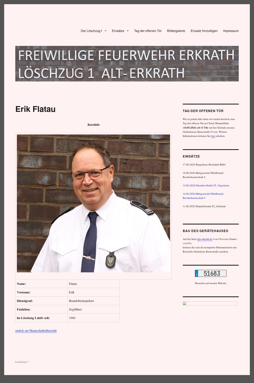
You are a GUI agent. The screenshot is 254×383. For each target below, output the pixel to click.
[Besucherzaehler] (211, 273)
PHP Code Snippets (112, 381)
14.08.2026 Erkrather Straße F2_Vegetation (206, 185)
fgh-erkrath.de (204, 239)
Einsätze (118, 30)
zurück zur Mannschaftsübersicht (36, 330)
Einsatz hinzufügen (204, 30)
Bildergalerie (176, 30)
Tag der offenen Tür (148, 30)
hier (213, 136)
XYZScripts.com (142, 381)
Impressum (231, 30)
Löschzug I (21, 362)
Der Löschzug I (91, 30)
